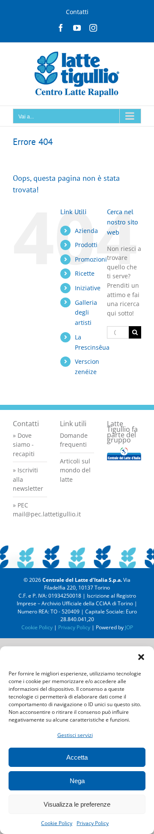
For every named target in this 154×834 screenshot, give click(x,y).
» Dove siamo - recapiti (24, 444)
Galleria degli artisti (86, 312)
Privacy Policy (93, 823)
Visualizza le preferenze (77, 804)
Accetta (77, 757)
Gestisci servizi (75, 735)
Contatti (77, 12)
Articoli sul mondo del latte (75, 470)
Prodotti (86, 245)
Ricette (85, 273)
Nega (77, 780)
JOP (129, 627)
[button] (141, 657)
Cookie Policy (56, 823)
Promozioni (91, 259)
